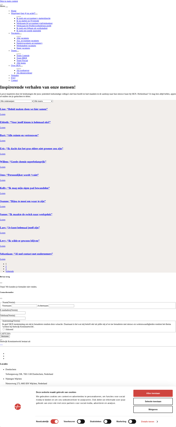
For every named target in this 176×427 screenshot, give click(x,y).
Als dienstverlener (24, 73)
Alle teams (21, 63)
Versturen (5, 336)
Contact (14, 80)
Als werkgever (22, 70)
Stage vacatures (23, 48)
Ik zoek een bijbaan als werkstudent (31, 28)
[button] (18, 51)
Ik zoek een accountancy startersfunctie (33, 18)
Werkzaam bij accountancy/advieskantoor (34, 23)
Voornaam (6, 305)
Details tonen (147, 421)
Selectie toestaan (153, 401)
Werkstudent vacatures (26, 45)
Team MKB (21, 58)
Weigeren (153, 409)
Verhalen (15, 75)
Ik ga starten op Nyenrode (27, 21)
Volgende (10, 271)
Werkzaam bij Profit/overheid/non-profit (33, 26)
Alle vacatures (22, 38)
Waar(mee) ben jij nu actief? (23, 13)
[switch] (81, 421)
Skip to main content (9, 1)
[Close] (7, 6)
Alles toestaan (153, 393)
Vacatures (15, 33)
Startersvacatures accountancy (29, 43)
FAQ (13, 78)
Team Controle (22, 55)
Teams (14, 50)
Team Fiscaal (22, 60)
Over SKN (15, 65)
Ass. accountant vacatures (27, 40)
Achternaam (43, 305)
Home (13, 11)
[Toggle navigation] (2, 4)
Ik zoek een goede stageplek (28, 31)
